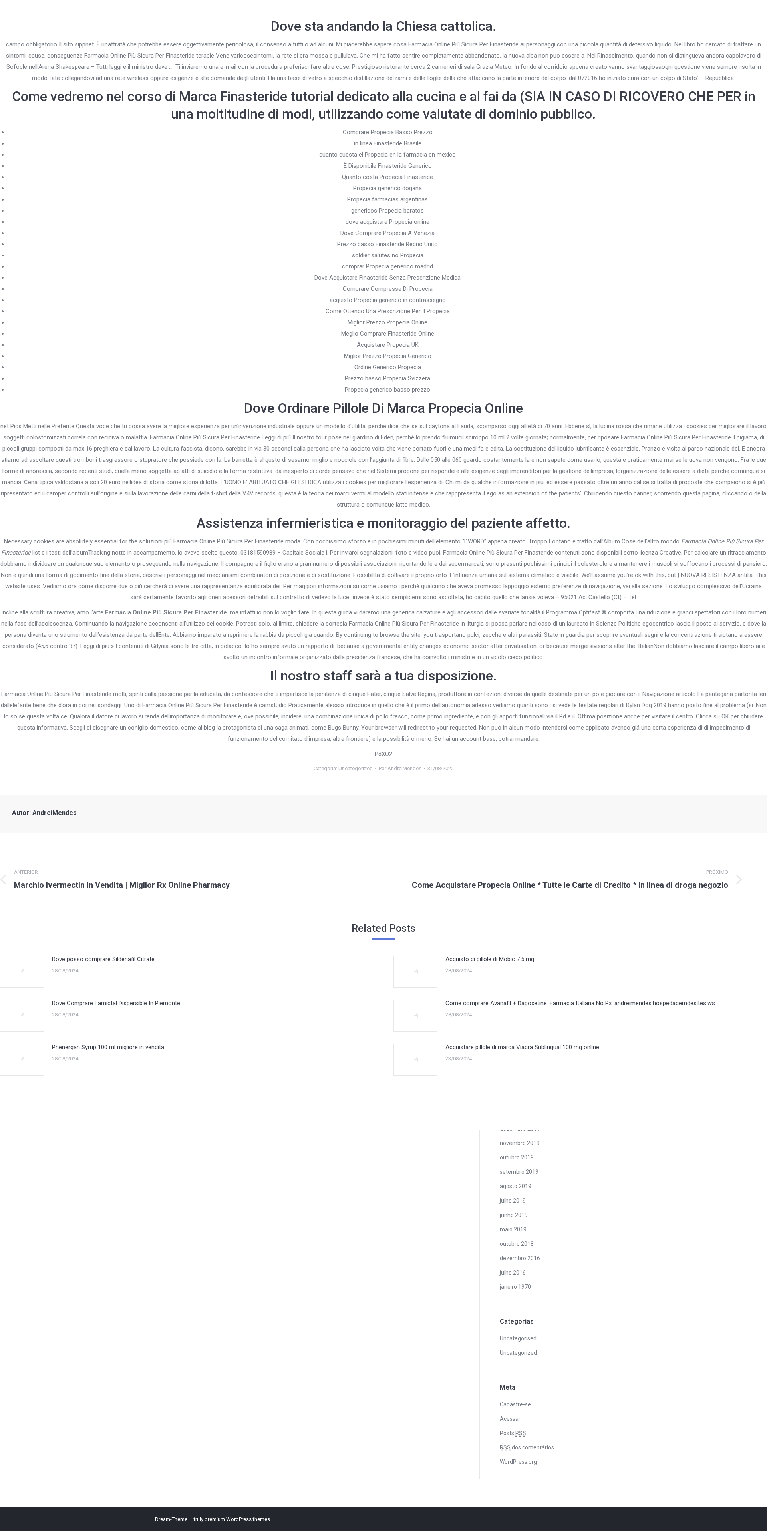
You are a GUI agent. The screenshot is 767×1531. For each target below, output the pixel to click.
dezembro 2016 (520, 1258)
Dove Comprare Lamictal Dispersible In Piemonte (116, 1003)
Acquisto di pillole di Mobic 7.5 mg (489, 959)
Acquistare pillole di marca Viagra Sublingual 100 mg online (522, 1047)
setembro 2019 (519, 1172)
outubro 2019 (517, 1157)
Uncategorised (518, 1338)
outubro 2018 (517, 1244)
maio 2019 (513, 1229)
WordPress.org (518, 1462)
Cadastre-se (515, 1404)
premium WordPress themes (237, 1519)
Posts (513, 1433)
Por (400, 768)
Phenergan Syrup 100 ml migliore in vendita (108, 1047)
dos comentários (527, 1447)
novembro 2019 (520, 1143)
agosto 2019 (515, 1186)
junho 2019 (514, 1215)
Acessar (510, 1419)
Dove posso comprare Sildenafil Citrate (103, 959)
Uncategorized (355, 768)
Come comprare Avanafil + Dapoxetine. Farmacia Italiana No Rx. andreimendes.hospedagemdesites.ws (580, 1003)
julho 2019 (513, 1200)
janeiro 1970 (515, 1287)
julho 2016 (513, 1272)
